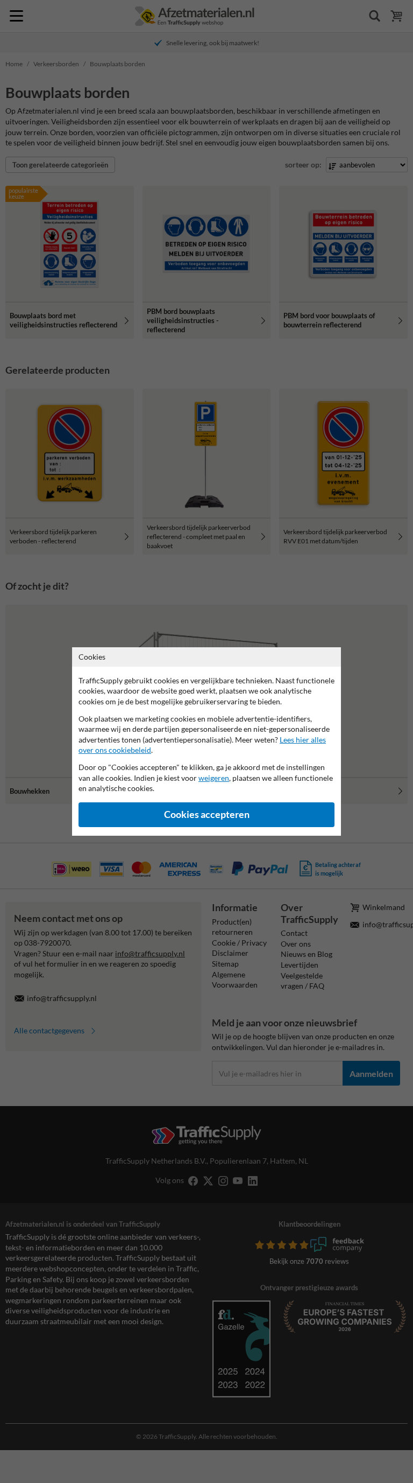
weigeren (213, 777)
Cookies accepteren (207, 814)
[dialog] (206, 741)
